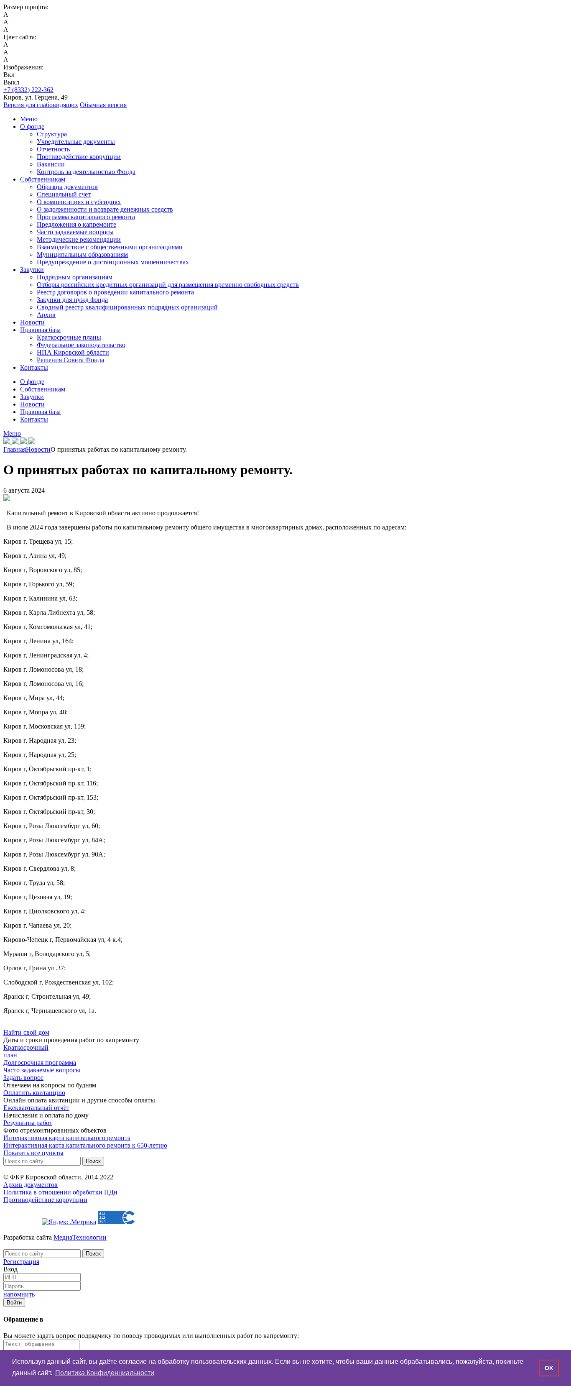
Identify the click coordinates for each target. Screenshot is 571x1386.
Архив (46, 314)
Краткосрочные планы (69, 337)
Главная (14, 449)
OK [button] (549, 1368)
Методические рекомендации (79, 239)
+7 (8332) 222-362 (28, 89)
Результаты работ (27, 1122)
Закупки (32, 269)
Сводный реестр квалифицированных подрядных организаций (127, 307)
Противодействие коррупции (79, 156)
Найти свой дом (26, 1032)
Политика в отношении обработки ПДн (60, 1192)
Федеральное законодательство (81, 344)
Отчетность (53, 149)
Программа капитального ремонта (86, 216)
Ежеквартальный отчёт (36, 1107)
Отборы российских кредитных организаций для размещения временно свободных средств (168, 284)
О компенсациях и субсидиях (79, 201)
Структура (52, 134)
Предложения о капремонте (76, 224)
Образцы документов (67, 186)
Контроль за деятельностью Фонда (86, 171)
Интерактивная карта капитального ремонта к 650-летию (85, 1145)
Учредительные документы (76, 141)
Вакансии (51, 164)
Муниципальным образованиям (82, 254)
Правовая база (40, 329)
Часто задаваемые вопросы (75, 231)
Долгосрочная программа (39, 1062)
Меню (29, 119)
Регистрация (21, 1261)
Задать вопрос (23, 1077)
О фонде (32, 126)
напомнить (19, 1294)
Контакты (34, 367)
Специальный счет (64, 194)
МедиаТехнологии (80, 1237)
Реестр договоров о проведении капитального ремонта (115, 292)
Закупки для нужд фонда (72, 299)
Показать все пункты (33, 1152)
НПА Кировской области (73, 352)
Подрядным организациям (74, 277)
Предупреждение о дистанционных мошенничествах (113, 262)
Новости (32, 322)
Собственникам (42, 179)
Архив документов (30, 1184)
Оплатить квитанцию (34, 1092)
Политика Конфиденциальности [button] (104, 1372)
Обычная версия (103, 104)
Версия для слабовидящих (40, 104)
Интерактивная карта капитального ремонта (66, 1137)
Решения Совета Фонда (70, 359)
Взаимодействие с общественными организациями (110, 247)
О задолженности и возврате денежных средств (105, 209)
